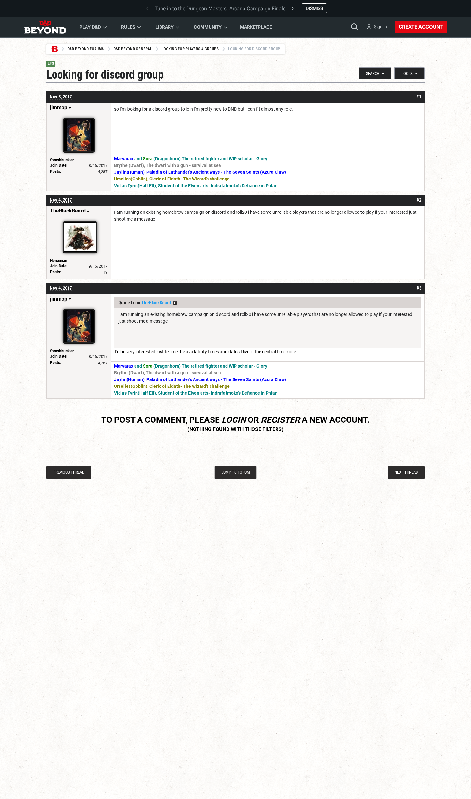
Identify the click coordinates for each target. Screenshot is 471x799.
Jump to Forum (235, 472)
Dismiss (314, 8)
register (280, 420)
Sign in (380, 26)
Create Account (421, 27)
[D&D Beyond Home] (45, 27)
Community (208, 26)
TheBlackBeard (156, 302)
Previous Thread (68, 472)
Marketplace (256, 26)
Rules (128, 26)
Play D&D (90, 26)
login (234, 420)
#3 (419, 288)
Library (164, 26)
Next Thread (406, 472)
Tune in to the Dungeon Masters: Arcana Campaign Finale (220, 8)
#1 (419, 96)
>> (175, 303)
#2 (419, 200)
